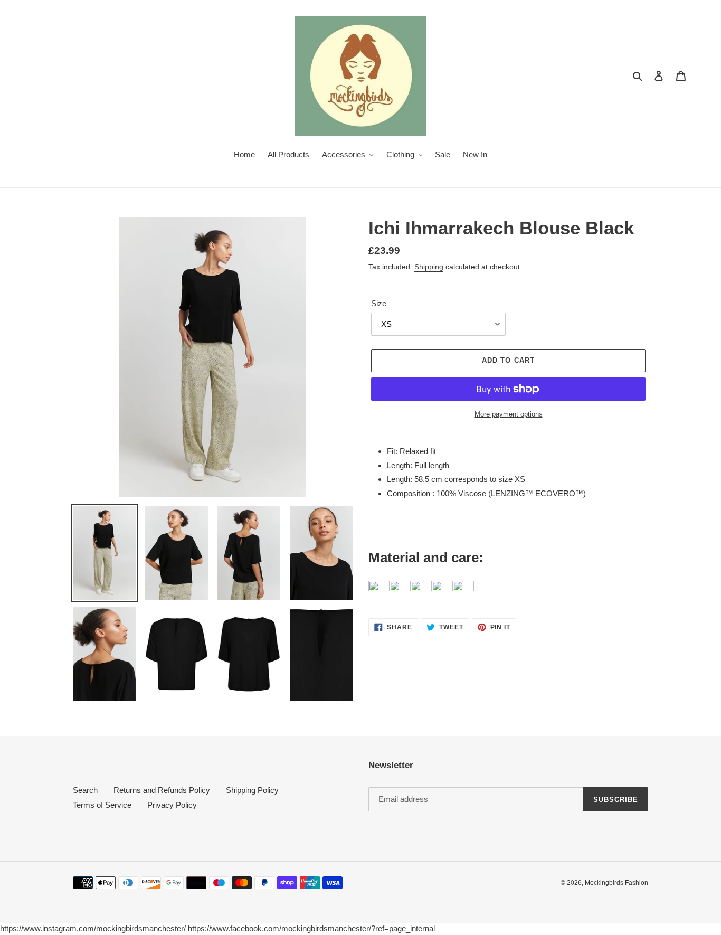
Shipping (428, 266)
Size (378, 303)
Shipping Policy (252, 790)
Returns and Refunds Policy (161, 790)
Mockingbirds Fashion (616, 882)
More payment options (509, 414)
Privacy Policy (172, 804)
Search (85, 790)
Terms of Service (102, 804)
